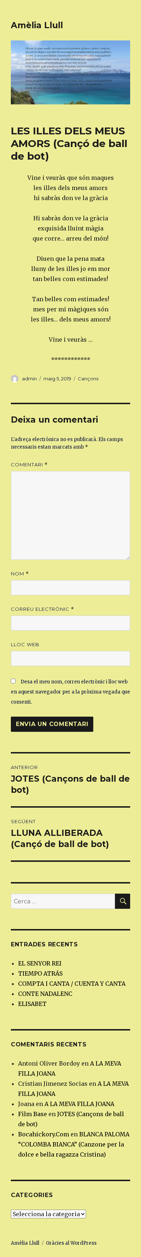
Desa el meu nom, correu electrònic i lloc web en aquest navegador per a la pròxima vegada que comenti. (70, 692)
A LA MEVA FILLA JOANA (79, 1103)
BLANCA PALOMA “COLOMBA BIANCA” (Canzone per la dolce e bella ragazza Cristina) (73, 1144)
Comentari (29, 465)
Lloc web (25, 644)
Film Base (32, 1114)
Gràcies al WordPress (71, 1243)
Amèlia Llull (37, 25)
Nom (20, 574)
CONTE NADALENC (45, 993)
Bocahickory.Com (43, 1134)
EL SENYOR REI (39, 963)
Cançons (88, 378)
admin (29, 378)
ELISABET (32, 1003)
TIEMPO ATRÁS (40, 973)
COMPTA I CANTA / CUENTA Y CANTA (71, 983)
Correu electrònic (42, 609)
